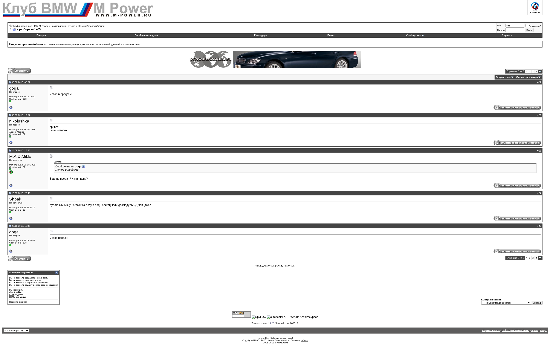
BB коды (13, 290)
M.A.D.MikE (20, 156)
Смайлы (13, 292)
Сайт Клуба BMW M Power (515, 330)
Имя (499, 25)
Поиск (331, 35)
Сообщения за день (146, 35)
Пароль (501, 30)
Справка (507, 35)
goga (14, 88)
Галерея (41, 35)
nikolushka (19, 121)
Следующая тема (286, 266)
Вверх (543, 330)
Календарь (260, 35)
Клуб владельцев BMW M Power (30, 26)
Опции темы (503, 77)
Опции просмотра (527, 77)
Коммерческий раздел (63, 26)
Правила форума (18, 302)
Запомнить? (535, 26)
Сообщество (413, 35)
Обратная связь (491, 330)
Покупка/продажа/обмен (91, 26)
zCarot (304, 340)
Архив (534, 330)
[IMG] (12, 294)
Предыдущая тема (265, 266)
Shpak (15, 199)
